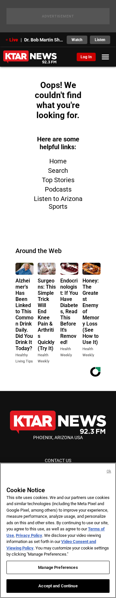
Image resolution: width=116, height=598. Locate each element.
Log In (86, 57)
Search (58, 170)
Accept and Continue (57, 585)
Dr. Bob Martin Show (43, 39)
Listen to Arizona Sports (58, 202)
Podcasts (58, 189)
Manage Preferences (58, 567)
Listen (100, 40)
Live (13, 39)
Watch (77, 40)
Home (58, 161)
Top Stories (58, 180)
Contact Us (58, 460)
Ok (109, 471)
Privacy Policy (29, 535)
